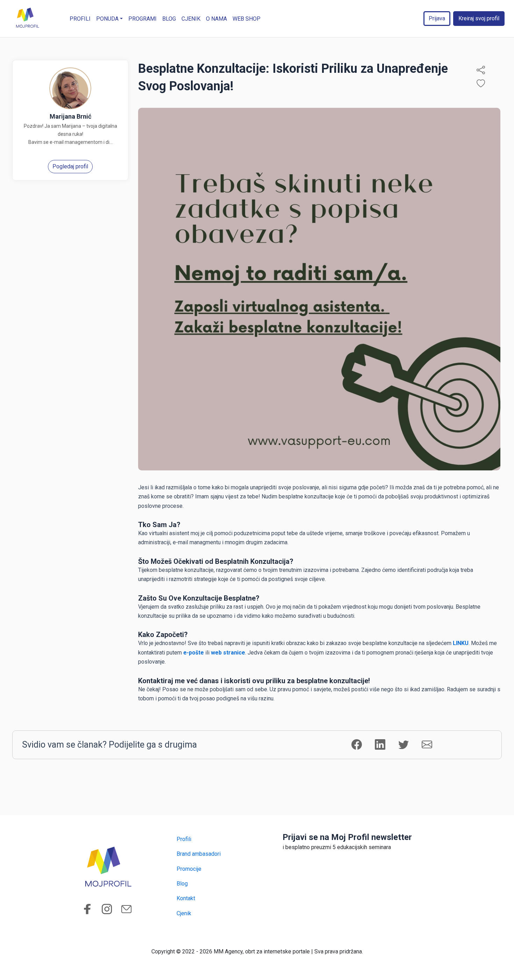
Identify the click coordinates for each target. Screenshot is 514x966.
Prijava (437, 18)
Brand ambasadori (199, 853)
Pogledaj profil (70, 166)
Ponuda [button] (107, 18)
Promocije (189, 869)
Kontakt (186, 898)
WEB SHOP (246, 18)
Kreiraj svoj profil (478, 18)
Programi (142, 18)
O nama (216, 18)
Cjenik (190, 18)
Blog (169, 18)
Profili (80, 18)
